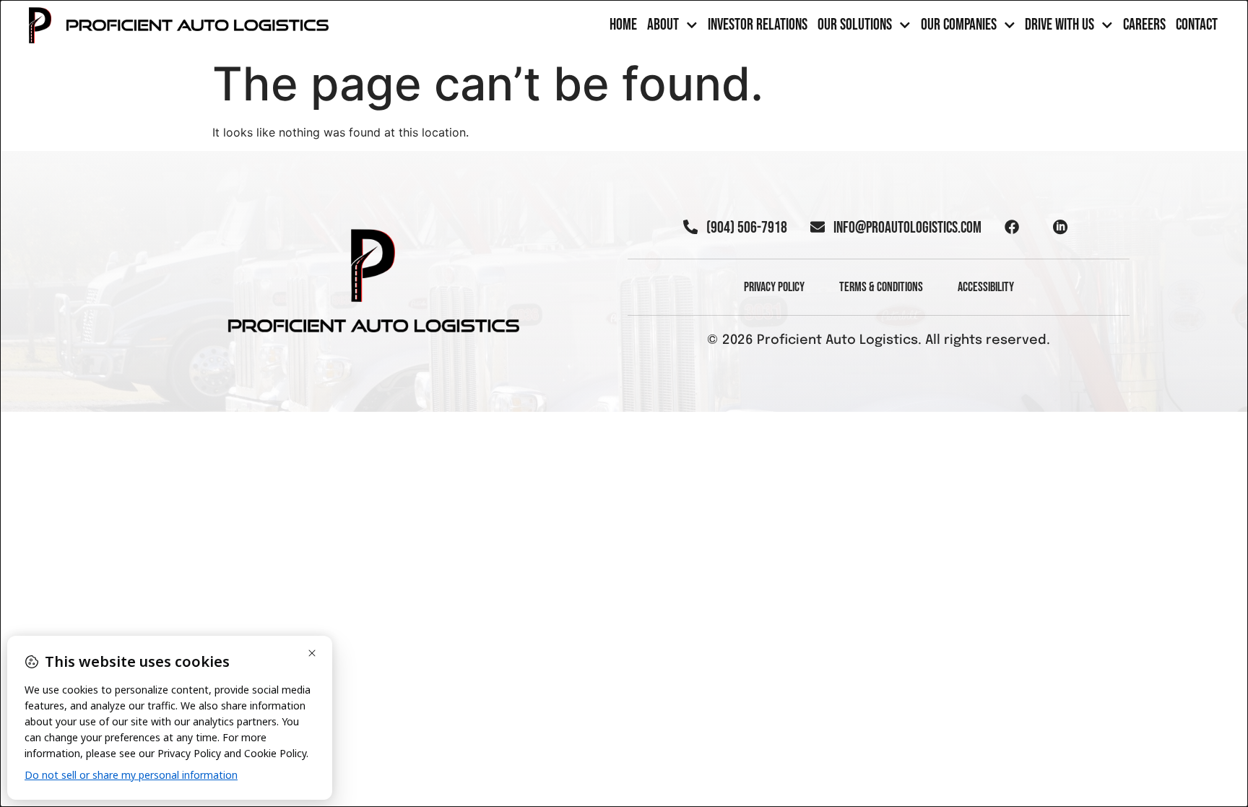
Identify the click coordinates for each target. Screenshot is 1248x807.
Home (623, 25)
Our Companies (959, 25)
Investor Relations (757, 25)
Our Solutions (855, 25)
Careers (1144, 25)
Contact (1197, 25)
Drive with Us (1059, 25)
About (663, 25)
